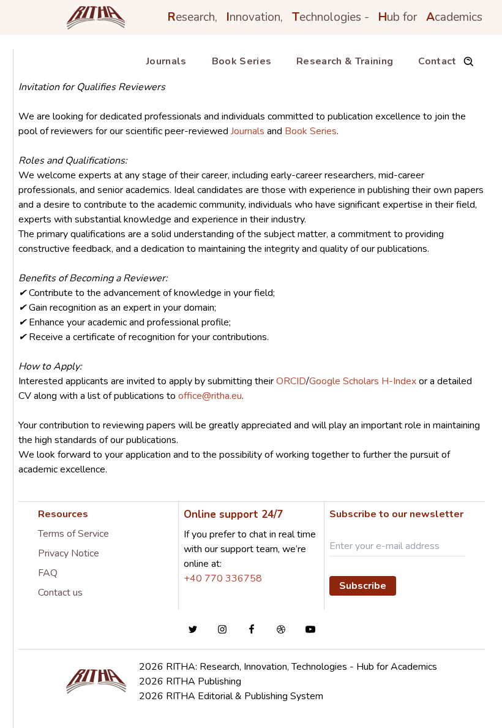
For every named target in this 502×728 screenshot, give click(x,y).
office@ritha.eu (210, 396)
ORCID (291, 381)
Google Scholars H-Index (364, 381)
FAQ (48, 573)
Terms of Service (73, 533)
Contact (437, 61)
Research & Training (344, 61)
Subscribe (362, 586)
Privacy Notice (68, 553)
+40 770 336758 (223, 578)
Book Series (242, 61)
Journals (166, 61)
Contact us (60, 592)
